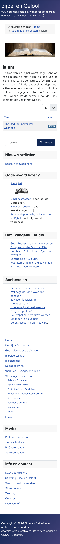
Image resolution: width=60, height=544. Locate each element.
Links (8, 417)
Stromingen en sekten (18, 376)
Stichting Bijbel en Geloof (20, 478)
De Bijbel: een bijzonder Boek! (28, 288)
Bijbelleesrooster (20, 198)
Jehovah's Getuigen (18, 402)
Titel (6, 117)
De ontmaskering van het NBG (28, 322)
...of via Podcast (15, 442)
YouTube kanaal (14, 452)
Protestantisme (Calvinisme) (22, 389)
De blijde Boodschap (17, 345)
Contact (10, 498)
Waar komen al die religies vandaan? (32, 262)
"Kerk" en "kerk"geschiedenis (22, 371)
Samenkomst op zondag (20, 483)
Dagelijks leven (14, 365)
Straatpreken (13, 488)
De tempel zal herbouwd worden (30, 315)
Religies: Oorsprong (18, 380)
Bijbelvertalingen (15, 355)
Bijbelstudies (12, 360)
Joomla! (6, 530)
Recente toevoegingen (18, 163)
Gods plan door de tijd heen (22, 350)
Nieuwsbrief (12, 503)
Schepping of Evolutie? (24, 258)
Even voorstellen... (16, 472)
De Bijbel (16, 183)
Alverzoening (14, 398)
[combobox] (21, 142)
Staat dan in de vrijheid (24, 318)
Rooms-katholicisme (18, 384)
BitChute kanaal (14, 447)
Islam (10, 411)
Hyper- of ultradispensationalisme (25, 393)
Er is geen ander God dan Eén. (28, 247)
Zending (10, 493)
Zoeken (47, 142)
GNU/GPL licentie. (12, 534)
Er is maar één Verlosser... (25, 266)
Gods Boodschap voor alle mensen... (32, 243)
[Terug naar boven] (54, 538)
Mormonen (13, 407)
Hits (50, 117)
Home (8, 340)
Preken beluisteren (16, 437)
